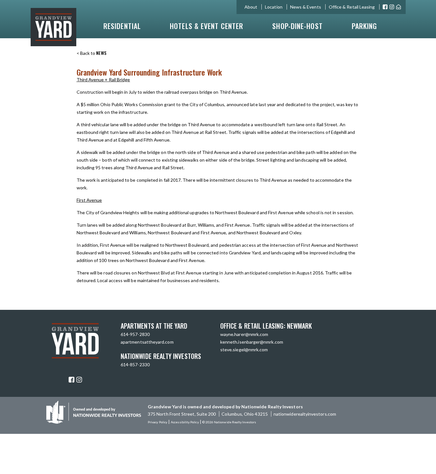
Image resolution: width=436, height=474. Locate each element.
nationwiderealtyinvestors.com (305, 414)
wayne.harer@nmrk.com (244, 334)
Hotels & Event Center (206, 26)
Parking (364, 26)
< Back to (92, 53)
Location (273, 7)
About (250, 7)
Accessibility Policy (185, 422)
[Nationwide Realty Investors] (93, 422)
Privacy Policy (157, 422)
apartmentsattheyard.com (147, 342)
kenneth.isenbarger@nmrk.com (251, 342)
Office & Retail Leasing (352, 7)
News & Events (305, 7)
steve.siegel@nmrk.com (244, 349)
